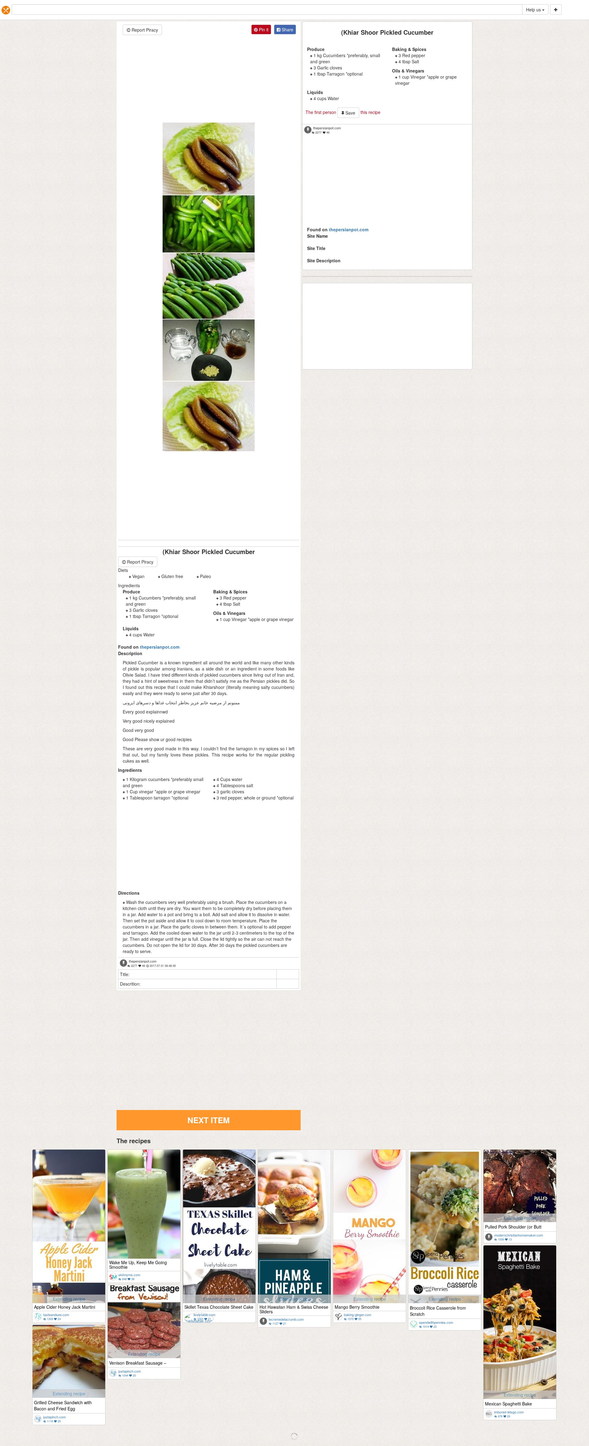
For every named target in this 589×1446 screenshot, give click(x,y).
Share (286, 29)
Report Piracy (144, 30)
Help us (534, 9)
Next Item (208, 1120)
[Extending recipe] (69, 1267)
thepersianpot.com (348, 229)
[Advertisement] (208, 80)
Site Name (317, 236)
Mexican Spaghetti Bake (508, 1404)
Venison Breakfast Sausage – (137, 1363)
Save (349, 113)
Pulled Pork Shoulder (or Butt (513, 1227)
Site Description (324, 260)
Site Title (316, 248)
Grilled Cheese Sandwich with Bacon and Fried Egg (63, 1405)
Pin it (263, 29)
